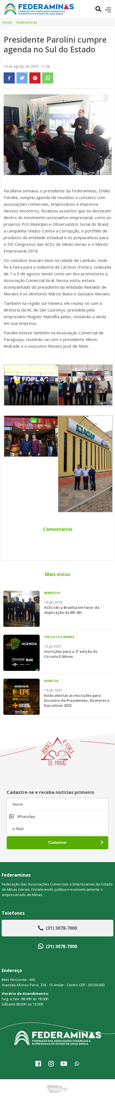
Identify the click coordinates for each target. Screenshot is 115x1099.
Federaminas (26, 22)
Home (7, 22)
